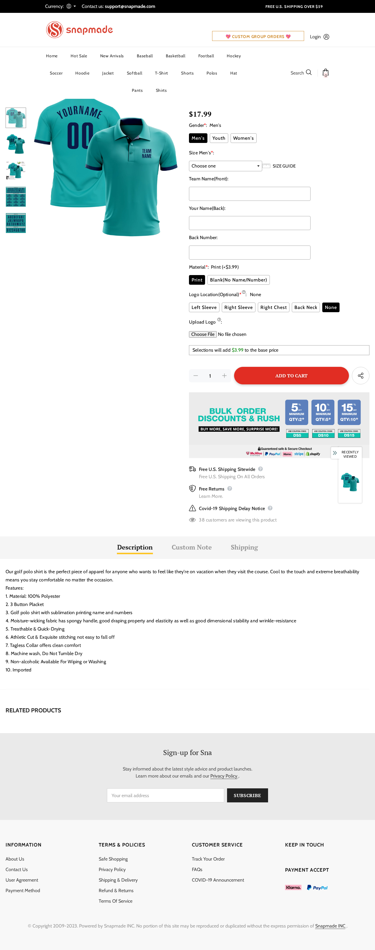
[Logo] (83, 30)
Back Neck (305, 307)
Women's (243, 138)
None (331, 307)
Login (315, 36)
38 (201, 520)
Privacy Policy (223, 776)
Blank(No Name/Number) (238, 280)
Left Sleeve (204, 307)
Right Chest (273, 307)
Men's (198, 138)
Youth (219, 138)
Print (197, 280)
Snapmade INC (330, 926)
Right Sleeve (238, 307)
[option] (106, 165)
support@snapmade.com (130, 6)
